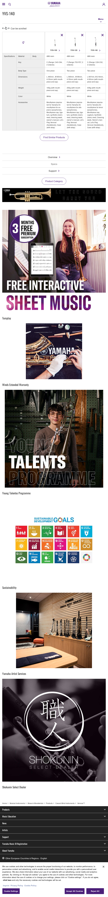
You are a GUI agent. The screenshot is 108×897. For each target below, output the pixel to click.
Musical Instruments (17, 803)
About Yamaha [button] (8, 850)
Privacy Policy (17, 885)
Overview (52, 157)
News (4, 823)
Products (49, 803)
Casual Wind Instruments (65, 803)
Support (53, 170)
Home (4, 803)
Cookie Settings (11, 891)
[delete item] (61, 35)
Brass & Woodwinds (35, 803)
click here (7, 880)
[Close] (103, 867)
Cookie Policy (30, 885)
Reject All (95, 891)
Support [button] (5, 837)
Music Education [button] (9, 816)
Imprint (6, 885)
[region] (54, 879)
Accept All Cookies (74, 891)
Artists (5, 830)
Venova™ (81, 803)
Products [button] (6, 809)
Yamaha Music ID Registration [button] (14, 843)
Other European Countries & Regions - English (26, 858)
